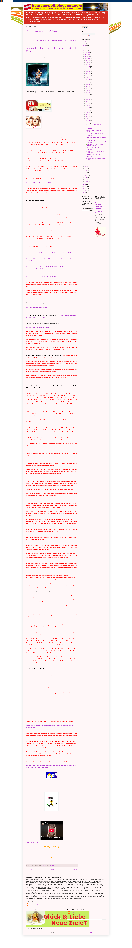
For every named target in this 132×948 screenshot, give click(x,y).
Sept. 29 (88, 62)
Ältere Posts (74, 869)
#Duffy (28, 842)
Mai (86, 172)
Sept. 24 (88, 73)
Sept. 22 (88, 77)
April (86, 175)
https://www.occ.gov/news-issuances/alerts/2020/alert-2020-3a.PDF (41, 276)
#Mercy (32, 842)
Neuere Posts (29, 869)
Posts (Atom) (35, 872)
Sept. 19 (88, 84)
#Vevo (36, 842)
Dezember (87, 52)
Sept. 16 (88, 90)
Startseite (52, 869)
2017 (84, 188)
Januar (86, 181)
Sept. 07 (88, 110)
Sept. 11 (88, 101)
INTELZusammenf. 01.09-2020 (41, 30)
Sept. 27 (88, 67)
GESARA (41, 57)
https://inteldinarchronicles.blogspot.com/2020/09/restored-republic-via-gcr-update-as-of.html (51, 40)
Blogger (91, 932)
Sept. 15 (88, 92)
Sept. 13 (88, 97)
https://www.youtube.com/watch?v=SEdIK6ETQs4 (38, 327)
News (63, 57)
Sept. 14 (88, 94)
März (86, 177)
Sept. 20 (88, 82)
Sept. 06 (88, 112)
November (87, 54)
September (87, 58)
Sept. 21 (88, 79)
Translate (92, 35)
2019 (84, 184)
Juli (86, 168)
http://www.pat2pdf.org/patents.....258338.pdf (36, 307)
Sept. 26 (88, 69)
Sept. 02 (88, 120)
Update (68, 57)
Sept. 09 (88, 105)
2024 (84, 41)
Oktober (87, 56)
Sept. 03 (88, 118)
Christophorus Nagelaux (34, 904)
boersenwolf (32, 906)
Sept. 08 (88, 107)
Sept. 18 (88, 86)
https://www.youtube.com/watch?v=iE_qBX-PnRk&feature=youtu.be (42, 182)
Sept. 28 (88, 64)
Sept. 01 (88, 123)
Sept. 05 (88, 114)
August (86, 166)
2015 (84, 192)
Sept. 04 (88, 116)
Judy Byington (52, 57)
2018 (84, 186)
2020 (84, 50)
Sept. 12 (88, 99)
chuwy (80, 932)
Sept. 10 (88, 103)
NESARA (59, 57)
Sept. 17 (88, 88)
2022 (84, 46)
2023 (84, 43)
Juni (86, 170)
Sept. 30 (88, 60)
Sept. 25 (88, 71)
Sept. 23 (88, 75)
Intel (46, 57)
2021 (84, 48)
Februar (87, 179)
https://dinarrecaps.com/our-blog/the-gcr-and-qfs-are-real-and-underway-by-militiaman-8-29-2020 (49, 252)
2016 (84, 190)
